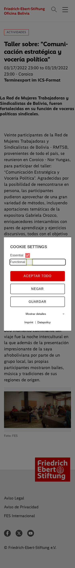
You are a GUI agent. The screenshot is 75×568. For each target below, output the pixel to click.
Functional (17, 262)
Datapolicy (44, 322)
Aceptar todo (37, 276)
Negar (37, 289)
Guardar (37, 301)
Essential (16, 255)
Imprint (28, 322)
